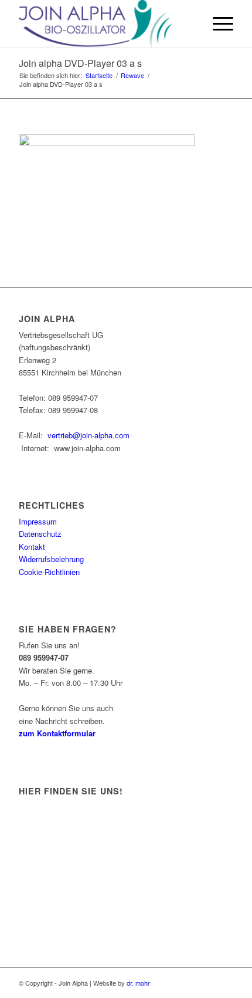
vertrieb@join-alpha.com (88, 435)
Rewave (132, 75)
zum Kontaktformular (57, 733)
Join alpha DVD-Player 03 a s (80, 63)
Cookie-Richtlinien (49, 571)
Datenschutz (40, 533)
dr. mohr (138, 982)
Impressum (38, 521)
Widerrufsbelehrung (51, 558)
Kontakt (32, 546)
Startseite (99, 75)
